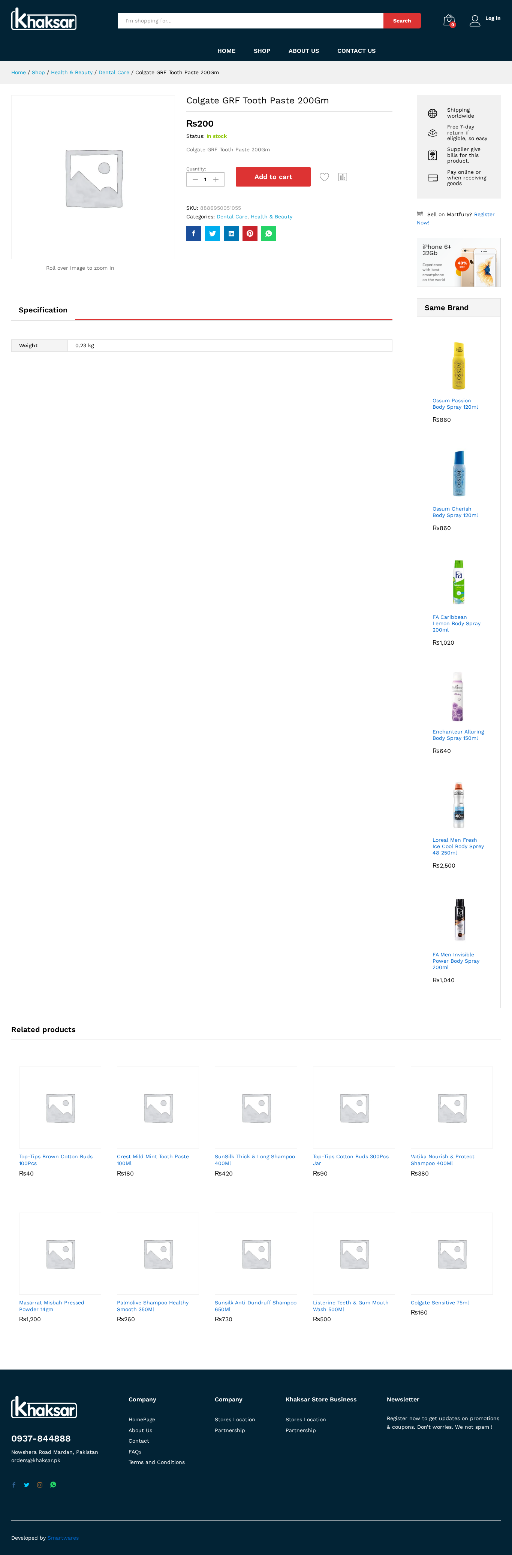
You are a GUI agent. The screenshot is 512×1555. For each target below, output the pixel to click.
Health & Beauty (271, 217)
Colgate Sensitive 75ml (440, 1303)
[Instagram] (39, 1485)
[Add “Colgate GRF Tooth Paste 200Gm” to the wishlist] (324, 176)
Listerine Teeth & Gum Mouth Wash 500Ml (351, 1306)
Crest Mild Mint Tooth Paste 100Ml (153, 1159)
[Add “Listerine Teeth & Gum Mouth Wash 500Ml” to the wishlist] (352, 1286)
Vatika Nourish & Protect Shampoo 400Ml (443, 1159)
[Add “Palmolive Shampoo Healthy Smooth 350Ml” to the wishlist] (156, 1286)
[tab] (43, 313)
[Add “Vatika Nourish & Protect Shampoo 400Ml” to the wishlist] (449, 1140)
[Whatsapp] (53, 1485)
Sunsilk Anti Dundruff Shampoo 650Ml (255, 1306)
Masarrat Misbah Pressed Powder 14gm (51, 1306)
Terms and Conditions (157, 1462)
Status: (195, 136)
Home (226, 51)
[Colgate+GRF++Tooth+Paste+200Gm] (212, 233)
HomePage (142, 1419)
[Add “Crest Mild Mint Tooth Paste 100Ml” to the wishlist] (156, 1140)
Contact (139, 1441)
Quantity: (196, 169)
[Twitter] (26, 1485)
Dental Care (232, 217)
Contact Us (356, 51)
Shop (262, 51)
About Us (304, 51)
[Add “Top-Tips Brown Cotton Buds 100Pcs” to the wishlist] (58, 1140)
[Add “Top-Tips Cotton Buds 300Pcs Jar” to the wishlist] (352, 1140)
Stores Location (235, 1419)
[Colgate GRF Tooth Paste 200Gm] (193, 233)
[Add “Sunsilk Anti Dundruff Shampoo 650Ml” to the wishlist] (254, 1286)
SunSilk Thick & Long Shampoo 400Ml (255, 1159)
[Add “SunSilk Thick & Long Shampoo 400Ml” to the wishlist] (254, 1140)
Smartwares (63, 1538)
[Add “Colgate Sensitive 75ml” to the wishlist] (449, 1286)
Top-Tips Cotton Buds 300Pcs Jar (351, 1159)
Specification (43, 310)
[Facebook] (13, 1485)
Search (402, 21)
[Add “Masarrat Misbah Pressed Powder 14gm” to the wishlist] (58, 1286)
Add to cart (273, 177)
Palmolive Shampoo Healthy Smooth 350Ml (153, 1306)
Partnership (230, 1430)
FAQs (135, 1452)
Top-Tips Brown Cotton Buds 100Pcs (56, 1159)
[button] (342, 176)
